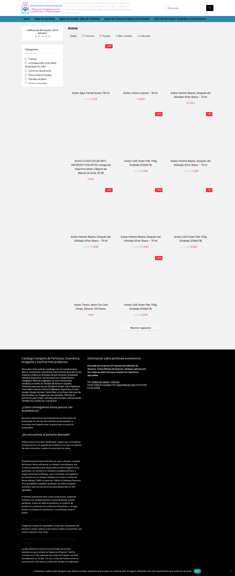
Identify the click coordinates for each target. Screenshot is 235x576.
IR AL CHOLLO (140, 250)
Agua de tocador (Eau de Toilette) (79, 18)
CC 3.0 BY (95, 387)
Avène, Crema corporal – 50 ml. (140, 93)
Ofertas (115, 382)
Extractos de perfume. (40, 71)
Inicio (27, 18)
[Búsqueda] (209, 8)
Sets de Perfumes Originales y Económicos (180, 18)
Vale (197, 571)
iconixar (107, 385)
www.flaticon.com (126, 385)
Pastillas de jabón (37, 79)
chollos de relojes (100, 382)
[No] (231, 571)
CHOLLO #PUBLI (91, 102)
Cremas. (32, 59)
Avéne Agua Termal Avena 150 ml (91, 93)
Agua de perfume (44, 18)
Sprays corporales (37, 83)
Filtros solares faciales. (40, 75)
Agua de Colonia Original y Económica (127, 18)
